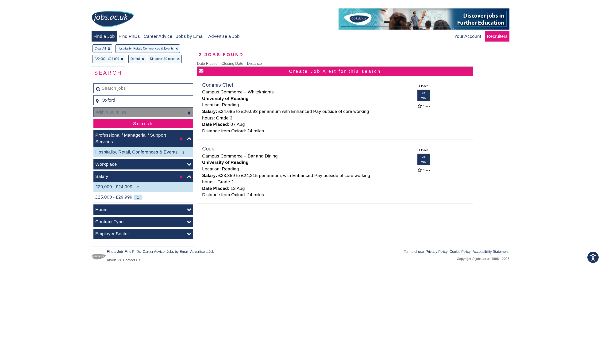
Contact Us (131, 260)
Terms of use (414, 252)
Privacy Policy (437, 252)
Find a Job (104, 36)
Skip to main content (22, 5)
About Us (114, 260)
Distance (254, 63)
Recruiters (497, 36)
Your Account (467, 36)
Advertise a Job (224, 36)
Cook (208, 149)
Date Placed (207, 63)
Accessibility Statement (491, 252)
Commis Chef (217, 85)
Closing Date (232, 63)
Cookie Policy (460, 252)
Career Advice (158, 36)
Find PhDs (129, 36)
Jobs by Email (190, 36)
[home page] (113, 19)
